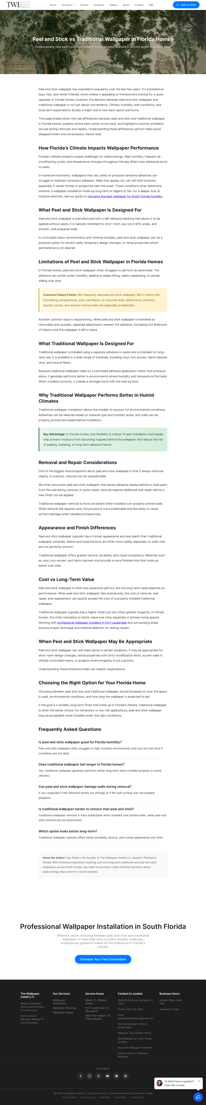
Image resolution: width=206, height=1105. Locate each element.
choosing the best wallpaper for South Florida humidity (125, 196)
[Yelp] (116, 1076)
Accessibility (120, 1097)
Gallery (114, 4)
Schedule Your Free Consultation (103, 959)
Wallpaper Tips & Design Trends (134, 1033)
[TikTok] (98, 1076)
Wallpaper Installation (59, 1001)
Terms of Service (88, 1097)
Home (53, 4)
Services (67, 4)
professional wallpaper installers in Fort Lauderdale (92, 622)
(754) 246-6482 (134, 1009)
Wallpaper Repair (63, 1012)
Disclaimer (105, 1097)
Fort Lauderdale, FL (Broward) (97, 1009)
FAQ (151, 4)
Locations (99, 4)
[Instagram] (89, 1076)
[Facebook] (80, 1076)
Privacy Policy (69, 1097)
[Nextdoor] (125, 1076)
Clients (84, 4)
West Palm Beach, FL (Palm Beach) (98, 1017)
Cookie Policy (137, 1097)
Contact (139, 4)
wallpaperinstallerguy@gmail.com (135, 1018)
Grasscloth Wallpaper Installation (135, 1047)
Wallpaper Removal (64, 1007)
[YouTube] (107, 1076)
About (126, 4)
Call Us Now (188, 4)
